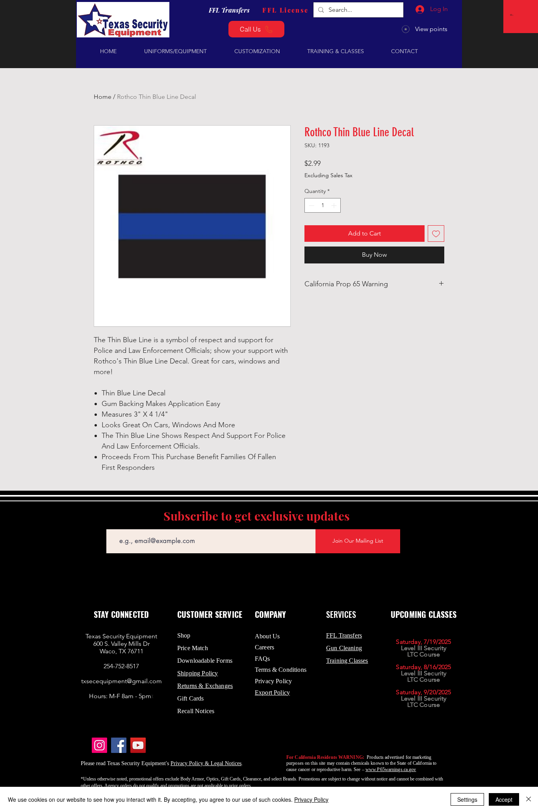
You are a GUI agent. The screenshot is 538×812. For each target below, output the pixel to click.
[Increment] (334, 205)
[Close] (528, 799)
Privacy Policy (311, 799)
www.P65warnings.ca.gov (390, 769)
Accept (503, 799)
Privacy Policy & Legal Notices (206, 763)
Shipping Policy (197, 673)
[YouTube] (138, 745)
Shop (184, 635)
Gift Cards (190, 698)
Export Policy (272, 692)
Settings (467, 799)
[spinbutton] (322, 205)
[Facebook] (118, 745)
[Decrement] (310, 205)
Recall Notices (195, 711)
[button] (512, 15)
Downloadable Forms (204, 660)
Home (102, 96)
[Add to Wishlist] (436, 233)
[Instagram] (99, 745)
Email (113, 523)
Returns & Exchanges (205, 685)
